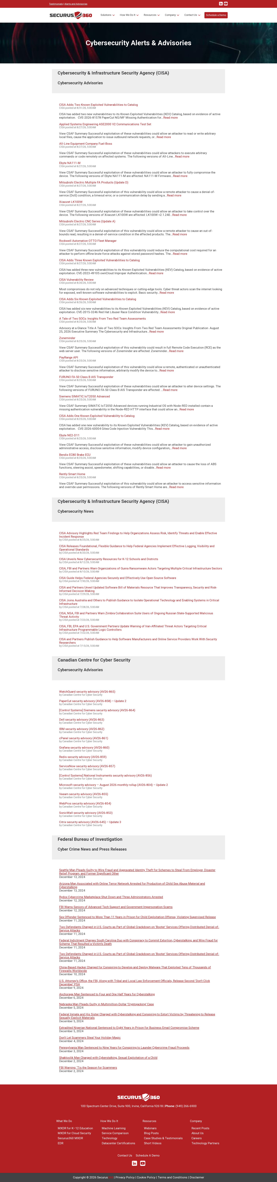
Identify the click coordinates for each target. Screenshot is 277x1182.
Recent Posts (200, 1128)
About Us (197, 1133)
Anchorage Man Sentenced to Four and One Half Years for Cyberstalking (107, 994)
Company (170, 14)
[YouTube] (143, 1165)
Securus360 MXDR (70, 1138)
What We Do (64, 1121)
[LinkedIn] (135, 1165)
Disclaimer (197, 1177)
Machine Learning (114, 1128)
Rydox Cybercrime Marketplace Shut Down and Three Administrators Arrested (111, 897)
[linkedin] (221, 4)
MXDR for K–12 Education (75, 1128)
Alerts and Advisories (75, 3)
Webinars (150, 1128)
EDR (60, 1143)
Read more (170, 117)
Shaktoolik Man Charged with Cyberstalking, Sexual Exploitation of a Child (108, 1057)
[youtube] (226, 4)
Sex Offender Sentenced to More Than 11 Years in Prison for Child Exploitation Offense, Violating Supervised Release (137, 917)
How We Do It (127, 14)
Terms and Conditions (172, 1177)
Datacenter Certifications (118, 1143)
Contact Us (190, 14)
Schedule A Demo (148, 1155)
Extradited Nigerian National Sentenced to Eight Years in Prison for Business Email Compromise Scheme (129, 1027)
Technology (109, 1138)
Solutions (106, 14)
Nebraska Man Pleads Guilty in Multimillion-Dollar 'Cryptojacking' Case (106, 1004)
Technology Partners (205, 1143)
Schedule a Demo (216, 15)
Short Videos (152, 1143)
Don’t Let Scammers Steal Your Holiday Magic (90, 1037)
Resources (150, 14)
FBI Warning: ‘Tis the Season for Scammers (88, 1067)
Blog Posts (151, 1133)
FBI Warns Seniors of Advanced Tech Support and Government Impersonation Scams (116, 907)
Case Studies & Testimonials (163, 1138)
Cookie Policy (146, 1177)
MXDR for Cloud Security (74, 1133)
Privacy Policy (125, 1177)
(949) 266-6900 (186, 1106)
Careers (196, 1138)
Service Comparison (115, 1133)
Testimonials (56, 3)
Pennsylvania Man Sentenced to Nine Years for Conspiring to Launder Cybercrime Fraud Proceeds (124, 1047)
